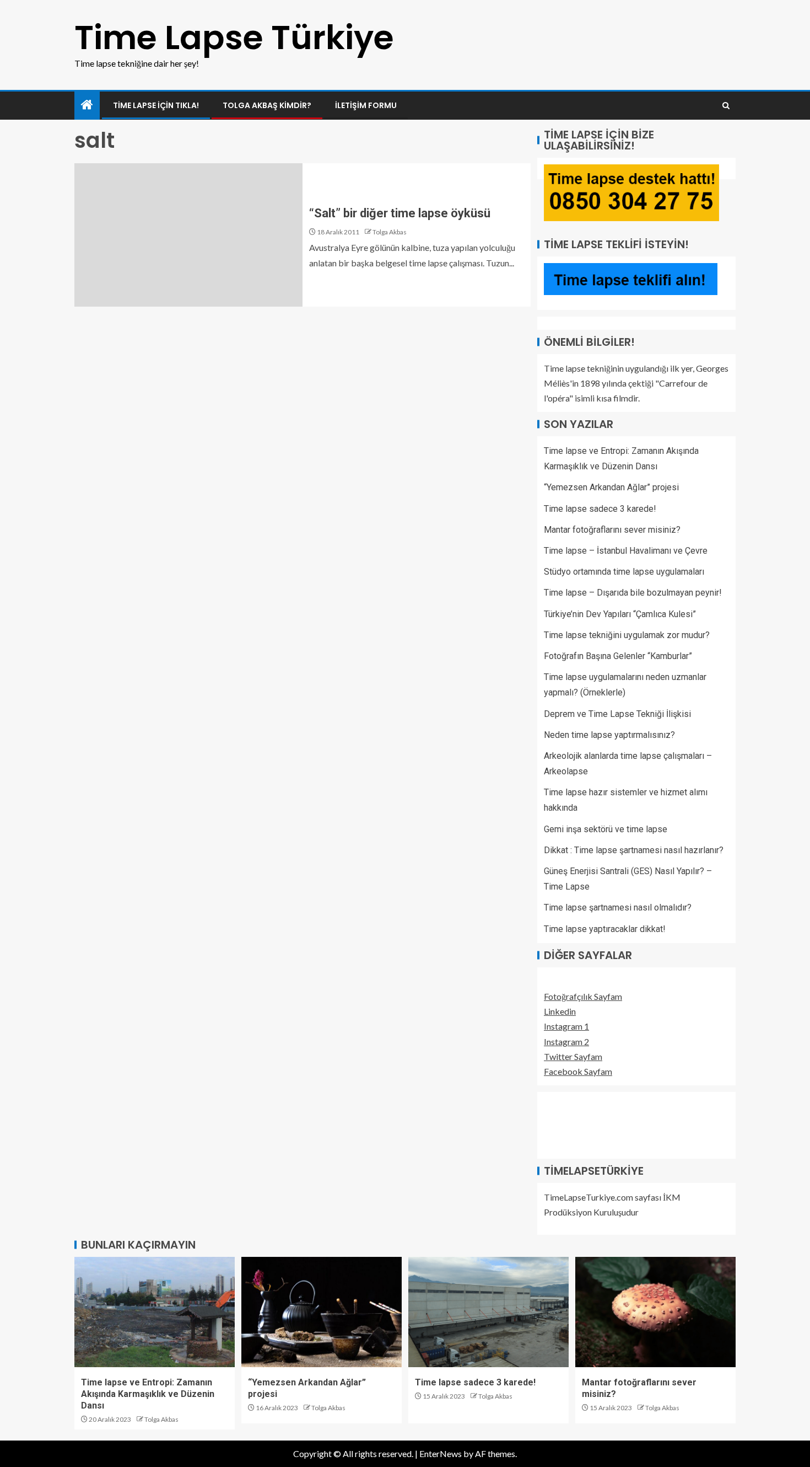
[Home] (87, 105)
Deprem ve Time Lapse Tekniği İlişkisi (617, 714)
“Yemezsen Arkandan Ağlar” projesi (611, 487)
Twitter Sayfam (573, 1056)
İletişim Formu (366, 105)
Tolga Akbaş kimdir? (267, 105)
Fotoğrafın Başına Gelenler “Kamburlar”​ (618, 656)
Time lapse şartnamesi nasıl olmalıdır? (618, 907)
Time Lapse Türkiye (234, 37)
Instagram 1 (566, 1026)
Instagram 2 (566, 1041)
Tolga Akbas (389, 232)
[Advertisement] (599, 1123)
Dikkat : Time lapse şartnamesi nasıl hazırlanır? (633, 850)
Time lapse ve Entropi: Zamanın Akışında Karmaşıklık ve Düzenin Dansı (147, 1394)
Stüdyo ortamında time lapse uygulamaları (624, 571)
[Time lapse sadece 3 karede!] (488, 1312)
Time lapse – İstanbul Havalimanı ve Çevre (626, 550)
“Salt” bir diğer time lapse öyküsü (399, 213)
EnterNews (440, 1453)
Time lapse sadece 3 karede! (600, 509)
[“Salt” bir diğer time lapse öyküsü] (188, 235)
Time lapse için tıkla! (156, 105)
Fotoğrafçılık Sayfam (583, 996)
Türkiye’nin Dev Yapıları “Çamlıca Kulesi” (620, 614)
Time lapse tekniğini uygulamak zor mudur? (627, 635)
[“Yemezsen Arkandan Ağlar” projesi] (321, 1312)
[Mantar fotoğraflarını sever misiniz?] (655, 1312)
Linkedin (560, 1011)
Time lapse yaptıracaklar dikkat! (605, 929)
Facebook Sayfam (578, 1071)
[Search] (726, 105)
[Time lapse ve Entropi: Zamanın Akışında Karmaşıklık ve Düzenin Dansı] (154, 1312)
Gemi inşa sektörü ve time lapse (605, 829)
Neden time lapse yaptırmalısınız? (609, 735)
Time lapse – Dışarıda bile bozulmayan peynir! (633, 592)
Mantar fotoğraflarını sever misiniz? (612, 529)
